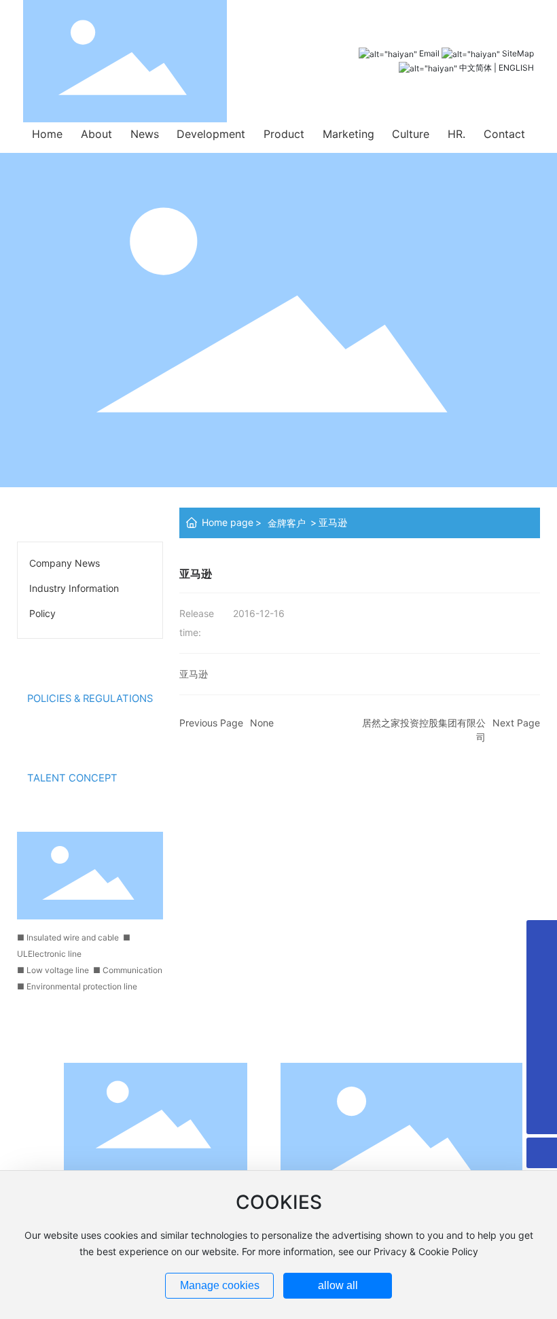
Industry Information (74, 588)
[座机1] (541, 966)
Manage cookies (219, 1285)
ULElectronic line (49, 954)
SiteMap (518, 53)
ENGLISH (516, 68)
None (262, 722)
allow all (338, 1285)
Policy (42, 613)
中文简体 (475, 68)
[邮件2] (541, 1088)
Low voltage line (57, 970)
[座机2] (541, 996)
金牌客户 (287, 523)
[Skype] (541, 935)
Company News (64, 563)
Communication (132, 970)
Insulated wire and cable (72, 937)
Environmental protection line (81, 986)
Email (429, 53)
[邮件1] (541, 1057)
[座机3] (541, 1027)
